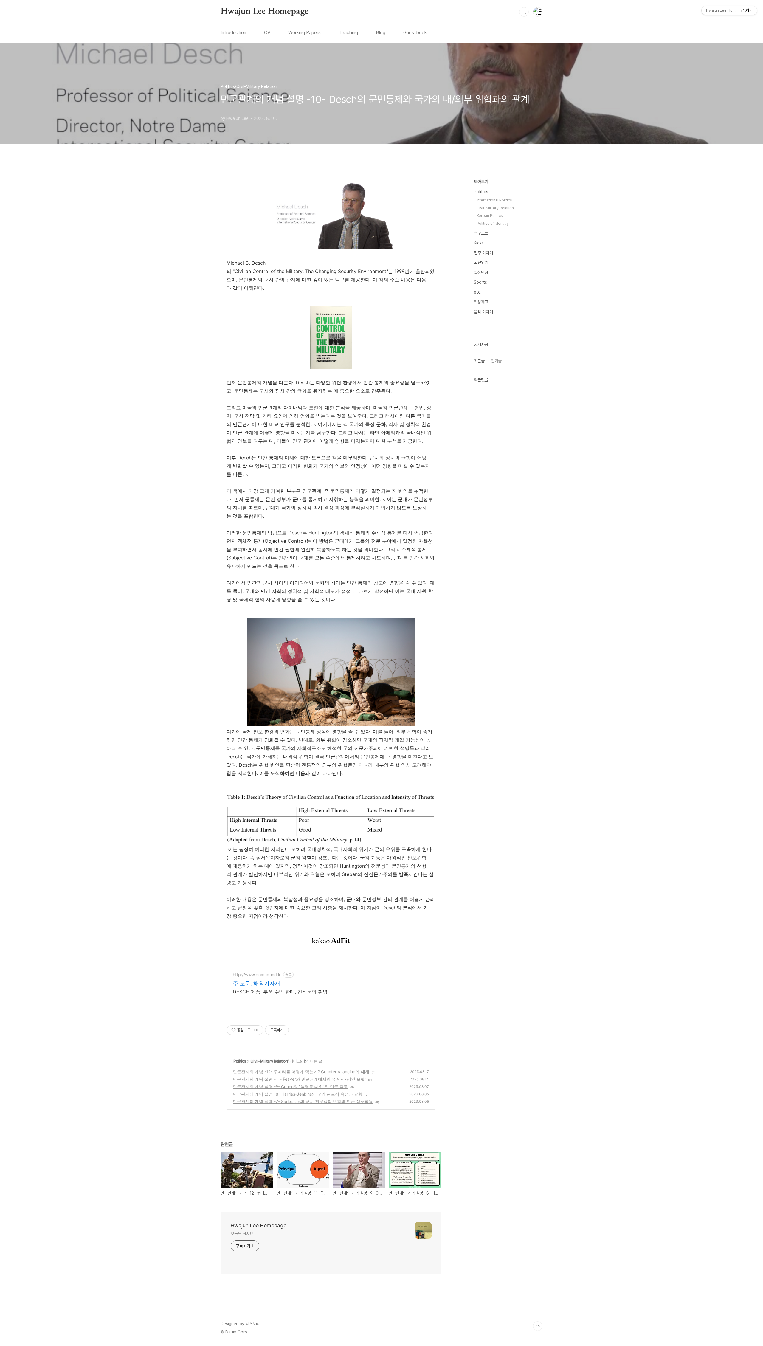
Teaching (348, 32)
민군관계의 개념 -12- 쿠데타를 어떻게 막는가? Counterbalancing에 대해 (301, 1071)
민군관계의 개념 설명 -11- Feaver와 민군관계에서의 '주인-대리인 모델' (299, 1079)
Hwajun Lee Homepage (264, 11)
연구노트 (481, 233)
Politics (239, 1060)
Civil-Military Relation (269, 1060)
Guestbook (415, 32)
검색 (523, 11)
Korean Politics (490, 215)
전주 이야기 (483, 252)
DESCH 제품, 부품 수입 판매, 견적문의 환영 (280, 992)
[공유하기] (249, 1030)
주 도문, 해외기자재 (256, 983)
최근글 (479, 361)
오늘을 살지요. (242, 1233)
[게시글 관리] (256, 1030)
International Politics (494, 200)
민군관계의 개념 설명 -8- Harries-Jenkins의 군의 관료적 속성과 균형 (297, 1094)
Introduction (233, 32)
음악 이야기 (483, 311)
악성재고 (481, 302)
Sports (480, 282)
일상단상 (481, 272)
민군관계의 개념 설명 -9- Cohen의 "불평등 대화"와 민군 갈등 (290, 1086)
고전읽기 (481, 262)
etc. (478, 292)
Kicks (479, 243)
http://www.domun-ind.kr (257, 974)
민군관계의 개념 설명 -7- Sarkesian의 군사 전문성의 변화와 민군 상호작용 (303, 1101)
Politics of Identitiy (493, 223)
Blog (380, 32)
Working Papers (304, 32)
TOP (537, 1326)
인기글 (496, 361)
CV (267, 32)
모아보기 (481, 181)
